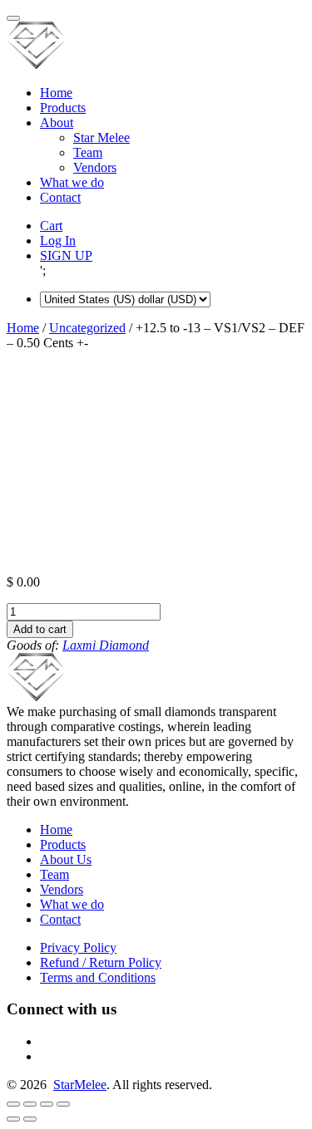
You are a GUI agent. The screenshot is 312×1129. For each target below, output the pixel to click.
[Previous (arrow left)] (13, 1119)
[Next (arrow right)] (30, 1119)
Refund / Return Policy (100, 962)
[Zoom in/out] (63, 1104)
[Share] (30, 1104)
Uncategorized (87, 328)
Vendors (94, 167)
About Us (66, 859)
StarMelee (79, 1084)
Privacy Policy (78, 947)
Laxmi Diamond (105, 645)
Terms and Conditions (98, 977)
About (56, 122)
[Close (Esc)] (13, 1104)
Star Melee (101, 137)
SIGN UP (66, 255)
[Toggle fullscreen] (46, 1104)
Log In (58, 240)
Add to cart (40, 629)
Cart (51, 225)
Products (63, 108)
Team (87, 152)
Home (56, 93)
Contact (60, 197)
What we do (72, 182)
